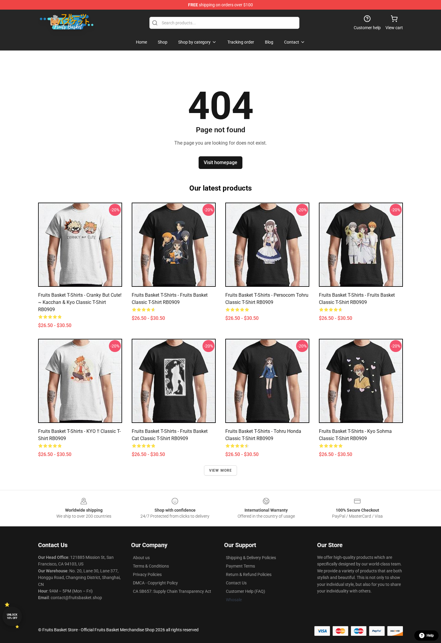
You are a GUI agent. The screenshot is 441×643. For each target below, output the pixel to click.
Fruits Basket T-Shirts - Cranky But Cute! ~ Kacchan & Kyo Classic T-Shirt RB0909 (80, 302)
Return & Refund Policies (249, 574)
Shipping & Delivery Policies (251, 557)
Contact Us (236, 582)
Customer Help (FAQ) (245, 591)
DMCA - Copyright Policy (155, 582)
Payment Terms (240, 566)
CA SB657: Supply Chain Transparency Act (172, 591)
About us (141, 557)
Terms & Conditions (151, 566)
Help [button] (430, 635)
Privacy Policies (147, 574)
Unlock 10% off (12, 616)
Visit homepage (220, 162)
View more (220, 470)
